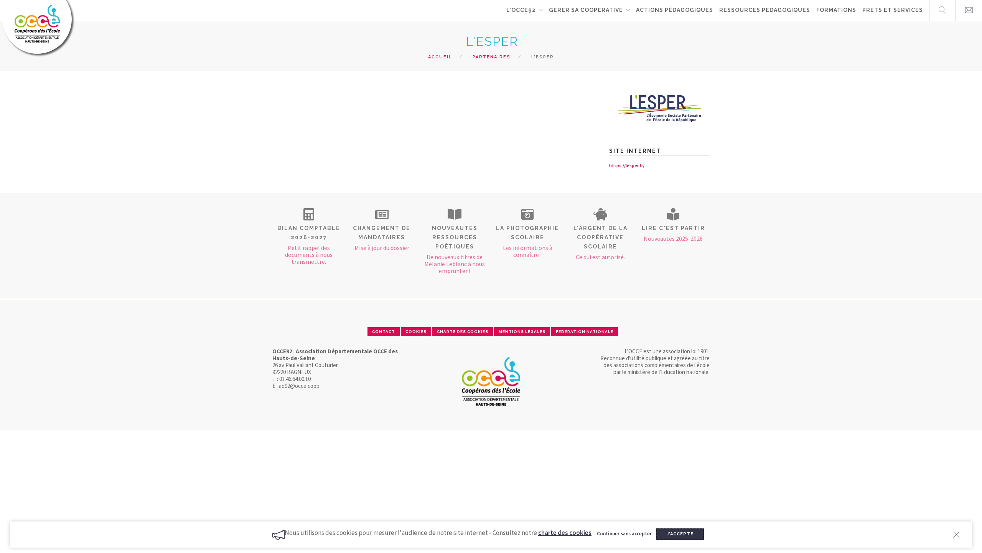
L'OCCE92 (521, 10)
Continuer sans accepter (624, 533)
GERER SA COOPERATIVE (586, 10)
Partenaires (492, 57)
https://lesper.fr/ (626, 165)
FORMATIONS (836, 10)
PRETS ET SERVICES (892, 10)
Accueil (440, 57)
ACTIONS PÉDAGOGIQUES (674, 10)
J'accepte (680, 533)
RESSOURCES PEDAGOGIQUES (764, 10)
